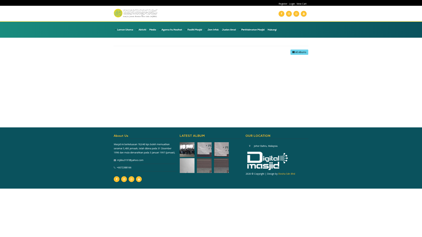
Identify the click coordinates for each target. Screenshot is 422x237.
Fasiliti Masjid (194, 29)
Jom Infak (213, 29)
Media (152, 29)
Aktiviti (142, 29)
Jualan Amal (229, 29)
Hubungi (272, 29)
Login (292, 3)
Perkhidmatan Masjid (253, 29)
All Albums (300, 52)
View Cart (302, 3)
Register (283, 3)
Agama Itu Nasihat (171, 29)
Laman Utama (125, 29)
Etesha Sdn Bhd (286, 173)
